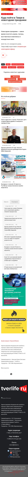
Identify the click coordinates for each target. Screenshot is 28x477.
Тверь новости (12, 67)
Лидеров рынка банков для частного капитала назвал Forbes (13, 219)
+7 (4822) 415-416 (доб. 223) (14, 438)
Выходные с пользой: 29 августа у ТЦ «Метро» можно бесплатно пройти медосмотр (12, 185)
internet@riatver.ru (14, 445)
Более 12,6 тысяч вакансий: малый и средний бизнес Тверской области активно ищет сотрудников (13, 258)
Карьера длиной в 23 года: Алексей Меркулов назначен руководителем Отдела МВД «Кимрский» (13, 149)
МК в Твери (16, 455)
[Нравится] (3, 55)
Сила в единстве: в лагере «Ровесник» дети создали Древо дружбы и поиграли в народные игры (13, 121)
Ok (14, 474)
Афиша (4, 14)
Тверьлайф (20, 67)
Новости (10, 14)
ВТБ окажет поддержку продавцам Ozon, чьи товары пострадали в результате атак (12, 238)
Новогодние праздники (17, 64)
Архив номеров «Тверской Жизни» (10, 341)
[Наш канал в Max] (11, 374)
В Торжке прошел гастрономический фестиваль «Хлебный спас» (13, 267)
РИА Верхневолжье (15, 456)
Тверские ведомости (15, 451)
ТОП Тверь (15, 453)
